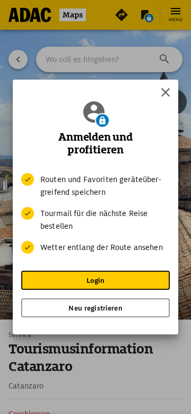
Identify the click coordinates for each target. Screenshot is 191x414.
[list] (95, 213)
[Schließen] (165, 92)
